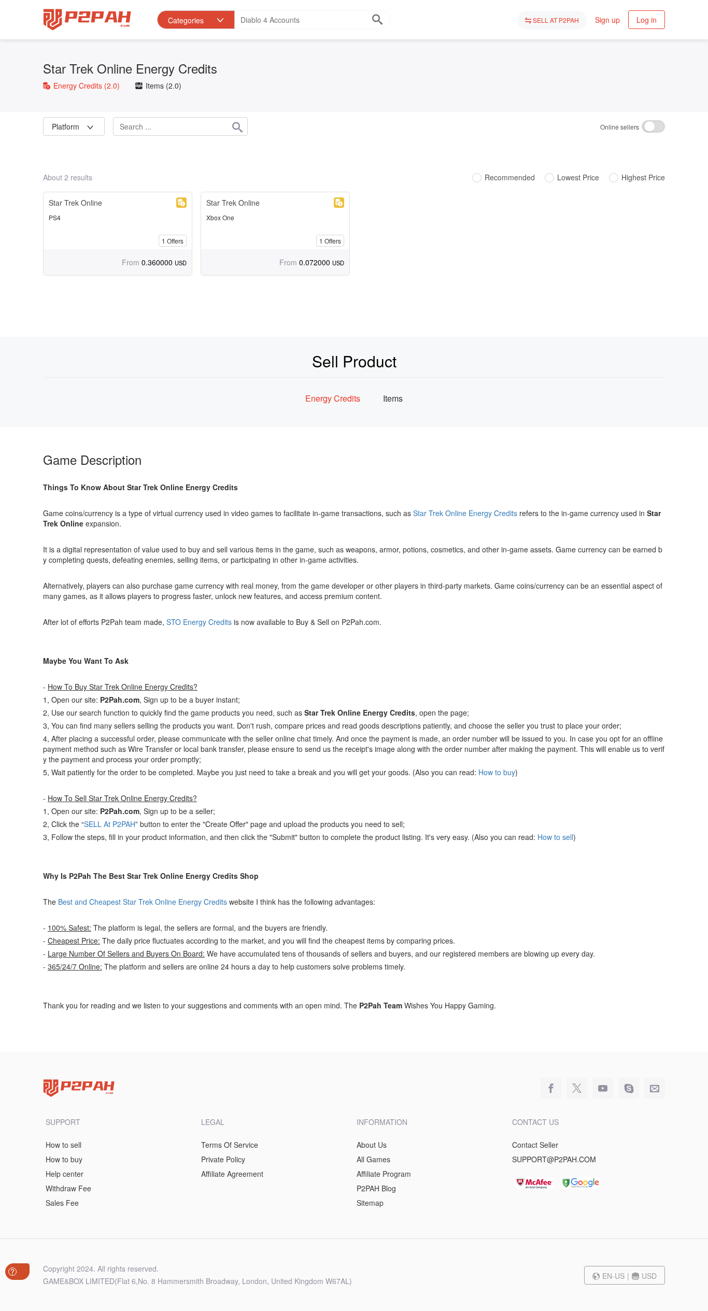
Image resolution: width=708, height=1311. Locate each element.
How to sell (555, 837)
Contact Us (535, 1122)
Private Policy (223, 1159)
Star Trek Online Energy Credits (130, 68)
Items (162, 85)
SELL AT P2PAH (555, 20)
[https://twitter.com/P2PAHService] (574, 1089)
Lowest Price (578, 177)
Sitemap (370, 1203)
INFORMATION (382, 1122)
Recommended (510, 177)
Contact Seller (535, 1144)
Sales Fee (62, 1203)
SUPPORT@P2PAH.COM (554, 1159)
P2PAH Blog (376, 1188)
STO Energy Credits (199, 622)
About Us (372, 1144)
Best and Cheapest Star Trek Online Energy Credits (142, 901)
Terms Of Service (229, 1144)
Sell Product (354, 361)
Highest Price (643, 177)
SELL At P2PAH (109, 824)
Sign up (607, 20)
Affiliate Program (384, 1173)
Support (63, 1122)
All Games (373, 1159)
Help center (64, 1173)
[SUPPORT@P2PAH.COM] (652, 1089)
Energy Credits (85, 85)
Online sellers (619, 126)
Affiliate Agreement (232, 1173)
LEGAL (212, 1122)
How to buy (496, 772)
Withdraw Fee (68, 1188)
